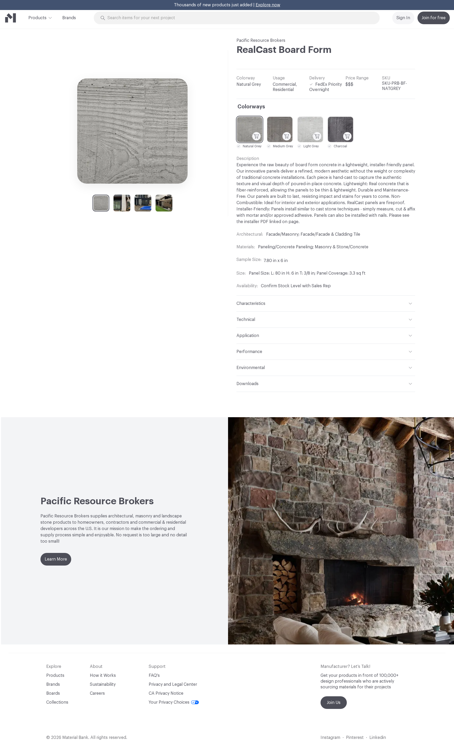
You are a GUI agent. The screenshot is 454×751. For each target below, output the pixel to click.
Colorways (251, 106)
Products (37, 18)
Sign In (403, 18)
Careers (97, 693)
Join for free (434, 18)
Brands (69, 18)
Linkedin (377, 737)
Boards (53, 693)
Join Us (333, 702)
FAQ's (154, 675)
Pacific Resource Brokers (260, 40)
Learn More (56, 559)
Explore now (268, 5)
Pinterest (355, 737)
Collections (57, 702)
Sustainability (103, 684)
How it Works (103, 675)
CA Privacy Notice (166, 693)
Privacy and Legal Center (173, 684)
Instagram (330, 737)
